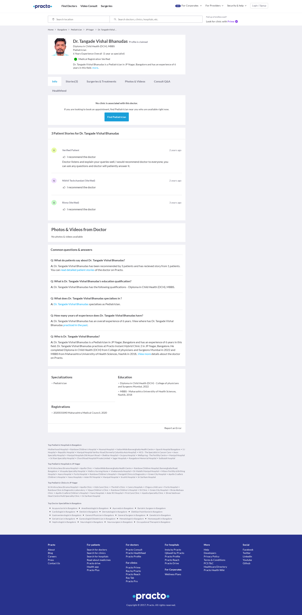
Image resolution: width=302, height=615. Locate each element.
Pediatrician (60, 383)
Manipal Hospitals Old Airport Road (83, 455)
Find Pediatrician (116, 116)
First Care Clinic (132, 493)
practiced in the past (75, 325)
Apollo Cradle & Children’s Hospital (72, 493)
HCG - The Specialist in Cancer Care (155, 452)
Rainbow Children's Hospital (83, 449)
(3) (72, 81)
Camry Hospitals (135, 487)
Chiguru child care (153, 487)
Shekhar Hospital (110, 455)
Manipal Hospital (177, 455)
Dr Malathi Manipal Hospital (146, 471)
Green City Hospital (157, 474)
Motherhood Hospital (58, 449)
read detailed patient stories (77, 269)
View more (144, 353)
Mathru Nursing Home (98, 471)
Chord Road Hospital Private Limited (93, 458)
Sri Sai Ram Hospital (147, 477)
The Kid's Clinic (118, 487)
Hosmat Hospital (106, 449)
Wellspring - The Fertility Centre (152, 455)
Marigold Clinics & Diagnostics (132, 474)
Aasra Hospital (64, 474)
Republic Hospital (66, 452)
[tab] (54, 81)
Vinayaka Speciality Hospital (72, 471)
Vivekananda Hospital (121, 471)
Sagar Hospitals (120, 458)
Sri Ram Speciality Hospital (62, 458)
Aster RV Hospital (92, 477)
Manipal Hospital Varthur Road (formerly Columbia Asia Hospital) (106, 452)
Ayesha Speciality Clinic (152, 493)
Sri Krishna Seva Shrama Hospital (63, 468)
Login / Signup (259, 5)
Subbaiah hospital (167, 458)
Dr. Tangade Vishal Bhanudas (71, 304)
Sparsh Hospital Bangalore (168, 449)
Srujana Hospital (127, 455)
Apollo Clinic (86, 468)
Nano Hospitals (75, 477)
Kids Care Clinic (101, 487)
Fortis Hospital (80, 474)
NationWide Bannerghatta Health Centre (135, 449)
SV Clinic (143, 490)
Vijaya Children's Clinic (98, 490)
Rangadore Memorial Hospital (142, 458)
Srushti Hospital (128, 477)
